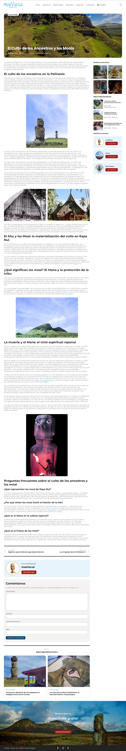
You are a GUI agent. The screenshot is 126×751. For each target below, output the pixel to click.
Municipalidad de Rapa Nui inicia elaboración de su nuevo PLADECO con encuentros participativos (113, 125)
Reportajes (58, 5)
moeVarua (28, 567)
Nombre (9, 614)
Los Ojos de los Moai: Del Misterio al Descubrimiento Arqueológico (64, 693)
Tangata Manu (48, 380)
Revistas (70, 5)
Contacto (90, 5)
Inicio (38, 5)
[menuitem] (101, 4)
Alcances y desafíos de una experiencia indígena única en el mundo (23, 693)
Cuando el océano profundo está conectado (112, 102)
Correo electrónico (13, 621)
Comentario (10, 591)
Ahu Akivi (69, 294)
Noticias (114, 117)
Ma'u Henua (109, 166)
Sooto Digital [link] (30, 748)
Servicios (47, 5)
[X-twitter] (68, 748)
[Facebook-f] (58, 748)
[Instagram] (63, 748)
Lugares (79, 5)
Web (7, 629)
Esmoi (107, 153)
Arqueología (13, 14)
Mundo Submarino (110, 107)
